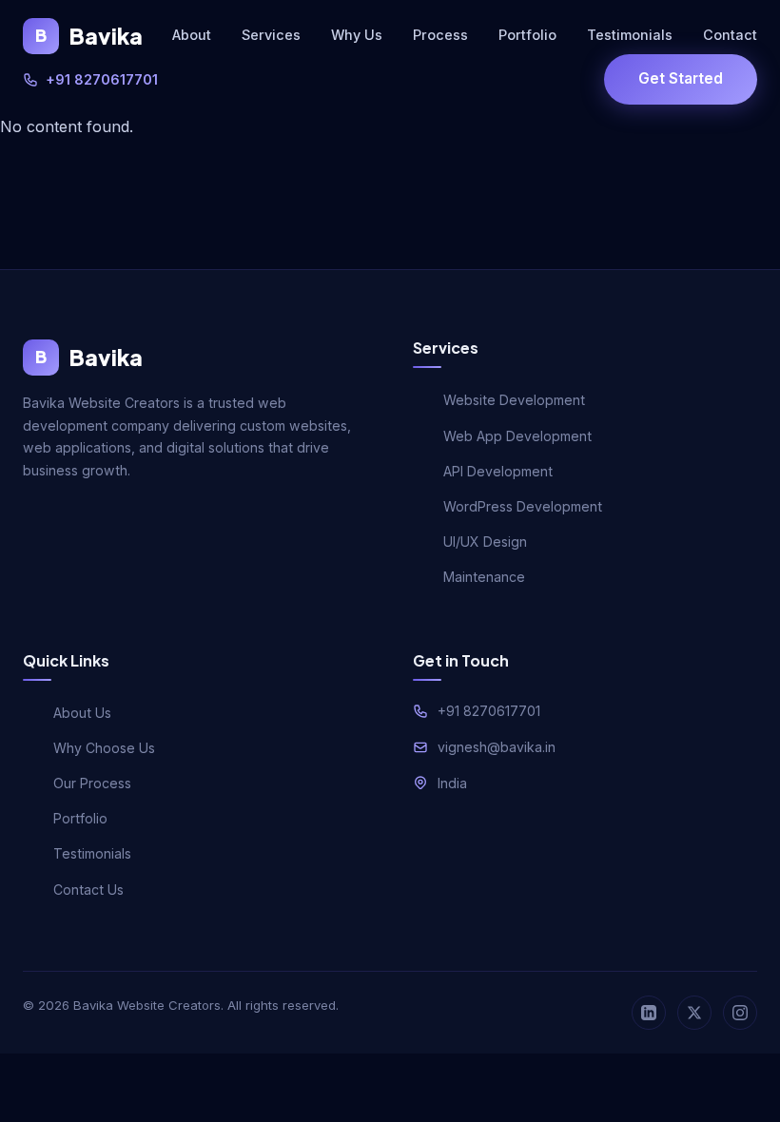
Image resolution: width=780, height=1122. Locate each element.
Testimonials (630, 35)
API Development (498, 471)
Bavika (89, 35)
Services (271, 35)
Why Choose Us (104, 748)
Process (440, 35)
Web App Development (517, 436)
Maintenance (484, 577)
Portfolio (527, 35)
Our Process (92, 783)
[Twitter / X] (694, 1013)
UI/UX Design (485, 541)
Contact (730, 35)
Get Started (680, 78)
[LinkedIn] (649, 1013)
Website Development (514, 400)
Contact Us (88, 889)
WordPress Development (522, 506)
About (191, 35)
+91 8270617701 (102, 79)
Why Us (356, 35)
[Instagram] (740, 1013)
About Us (82, 713)
